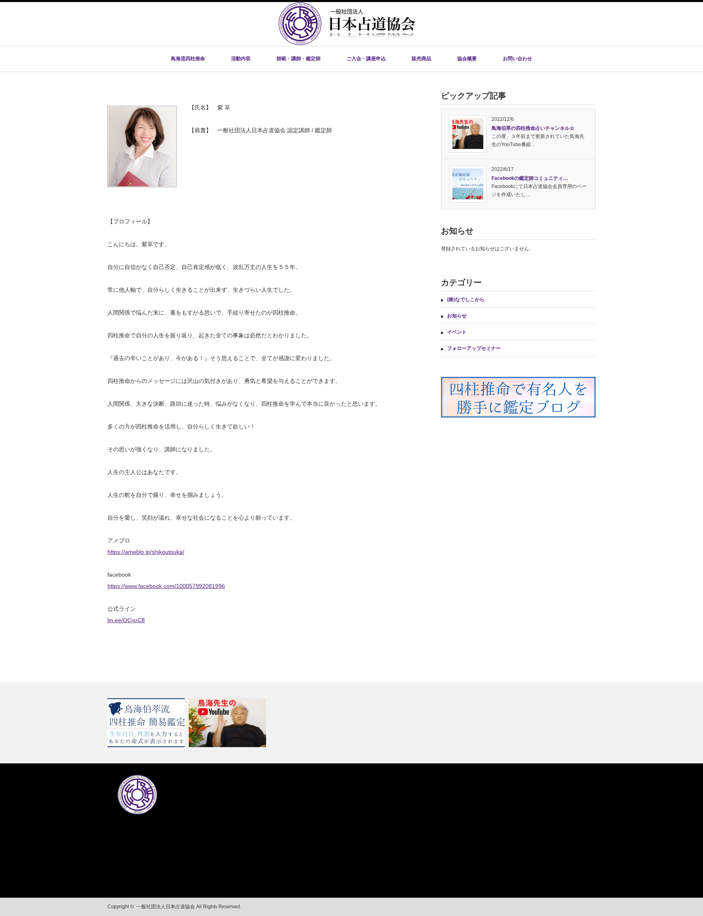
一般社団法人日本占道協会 (165, 906)
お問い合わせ (517, 58)
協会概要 (467, 58)
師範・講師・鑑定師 (299, 58)
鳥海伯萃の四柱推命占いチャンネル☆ (532, 128)
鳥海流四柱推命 (188, 58)
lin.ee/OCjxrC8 (126, 620)
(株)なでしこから (466, 299)
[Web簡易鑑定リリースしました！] (147, 722)
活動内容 (241, 58)
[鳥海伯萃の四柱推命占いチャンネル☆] (228, 722)
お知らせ (457, 316)
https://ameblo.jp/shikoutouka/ (145, 552)
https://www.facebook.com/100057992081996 (166, 586)
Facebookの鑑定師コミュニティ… (529, 178)
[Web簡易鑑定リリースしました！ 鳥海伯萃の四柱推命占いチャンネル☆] (351, 722)
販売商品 (421, 58)
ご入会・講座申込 (366, 58)
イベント (457, 332)
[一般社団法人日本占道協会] (346, 43)
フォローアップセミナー (474, 348)
